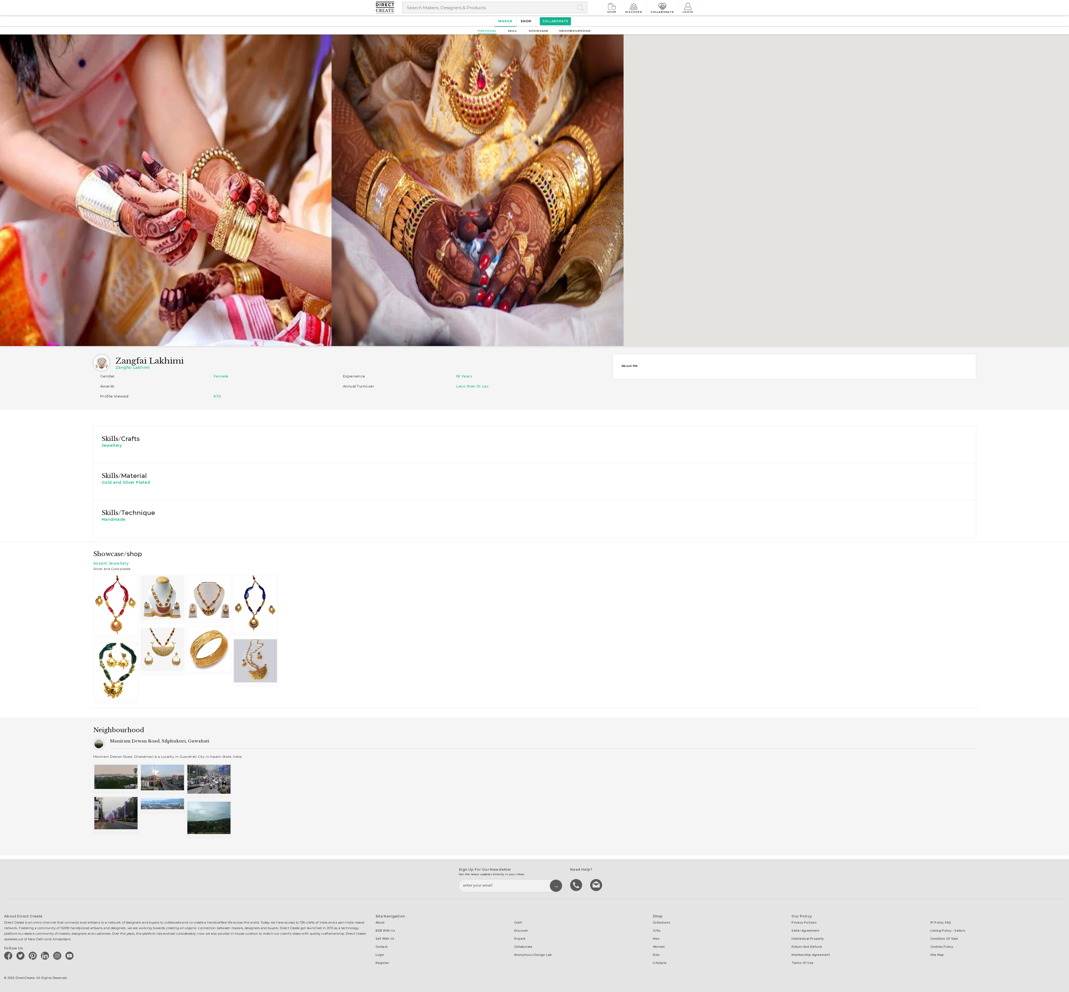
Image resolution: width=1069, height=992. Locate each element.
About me (629, 366)
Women (659, 947)
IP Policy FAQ (940, 922)
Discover (633, 11)
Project (520, 939)
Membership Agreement (810, 955)
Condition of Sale (944, 939)
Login (688, 11)
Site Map (937, 955)
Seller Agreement (805, 930)
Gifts (656, 930)
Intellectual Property (807, 939)
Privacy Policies (804, 922)
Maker (505, 21)
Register (382, 963)
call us (576, 884)
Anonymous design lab (533, 955)
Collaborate (662, 11)
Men (656, 939)
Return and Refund (806, 947)
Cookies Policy (941, 947)
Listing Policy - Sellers (947, 930)
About (380, 922)
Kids (656, 955)
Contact (382, 947)
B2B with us (385, 930)
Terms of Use (802, 963)
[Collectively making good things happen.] (389, 7)
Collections (661, 922)
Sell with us (385, 939)
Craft (518, 922)
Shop (612, 11)
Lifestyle (659, 963)
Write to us (597, 884)
